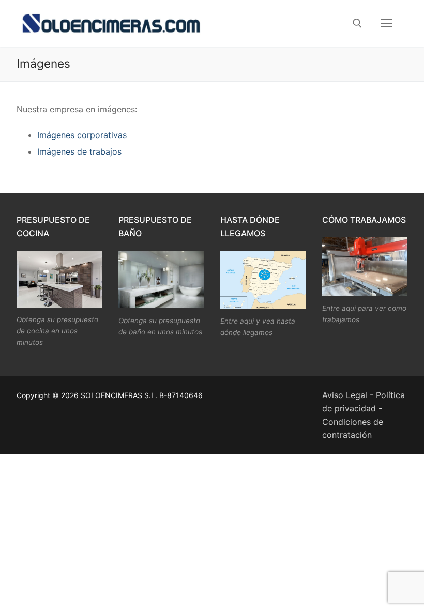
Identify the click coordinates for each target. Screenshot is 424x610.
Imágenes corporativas (82, 135)
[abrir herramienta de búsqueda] (357, 23)
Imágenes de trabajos (79, 151)
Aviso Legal (344, 395)
